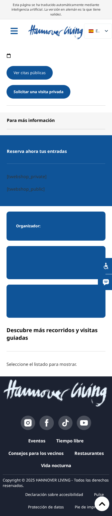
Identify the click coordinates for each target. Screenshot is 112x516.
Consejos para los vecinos (36, 453)
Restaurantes (89, 453)
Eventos (36, 441)
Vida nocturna (56, 465)
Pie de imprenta (89, 506)
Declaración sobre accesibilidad (54, 494)
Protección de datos (46, 506)
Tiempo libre (70, 441)
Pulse (99, 494)
